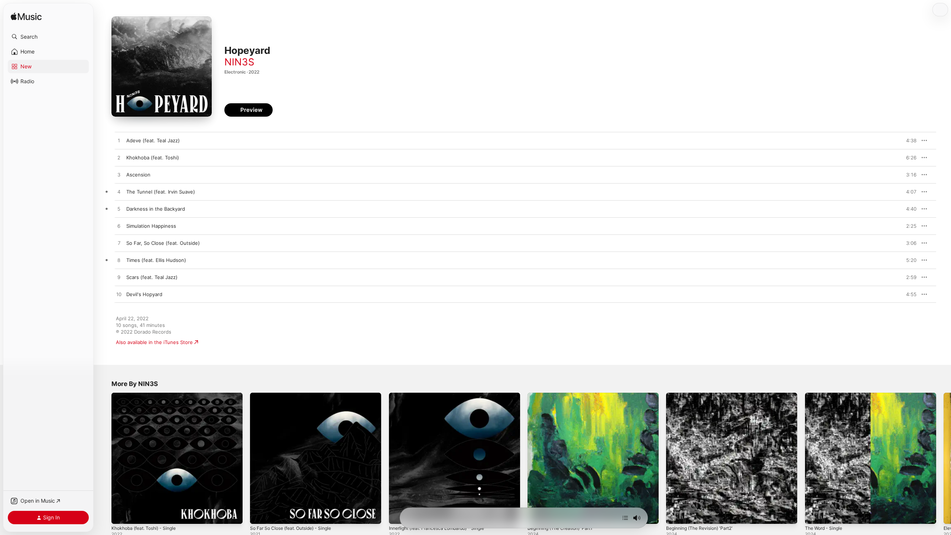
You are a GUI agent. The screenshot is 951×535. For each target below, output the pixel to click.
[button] (48, 36)
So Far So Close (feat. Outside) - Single (296, 396)
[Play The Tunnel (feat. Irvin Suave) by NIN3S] (118, 192)
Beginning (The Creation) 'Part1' (564, 396)
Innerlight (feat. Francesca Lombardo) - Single (442, 396)
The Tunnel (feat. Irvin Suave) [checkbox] (160, 192)
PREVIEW (908, 140)
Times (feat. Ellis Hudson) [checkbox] (156, 260)
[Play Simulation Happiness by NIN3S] (118, 226)
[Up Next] (625, 518)
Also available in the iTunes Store (154, 342)
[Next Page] (943, 458)
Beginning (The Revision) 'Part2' (703, 396)
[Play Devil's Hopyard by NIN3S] (118, 294)
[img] (26, 17)
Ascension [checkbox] (138, 175)
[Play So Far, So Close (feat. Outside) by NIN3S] (118, 243)
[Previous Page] (104, 458)
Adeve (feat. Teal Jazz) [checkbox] (153, 140)
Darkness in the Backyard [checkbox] (155, 209)
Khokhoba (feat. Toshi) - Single (147, 396)
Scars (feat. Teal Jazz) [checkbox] (152, 277)
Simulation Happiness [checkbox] (151, 226)
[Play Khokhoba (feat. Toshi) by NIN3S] (118, 158)
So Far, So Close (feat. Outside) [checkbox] (163, 243)
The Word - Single (826, 396)
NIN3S (239, 62)
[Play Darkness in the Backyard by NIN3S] (118, 209)
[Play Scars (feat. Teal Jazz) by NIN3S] (118, 277)
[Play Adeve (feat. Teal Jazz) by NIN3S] (118, 140)
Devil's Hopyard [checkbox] (144, 294)
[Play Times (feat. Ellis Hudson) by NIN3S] (118, 260)
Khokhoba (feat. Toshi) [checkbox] (152, 157)
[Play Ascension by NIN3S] (118, 175)
